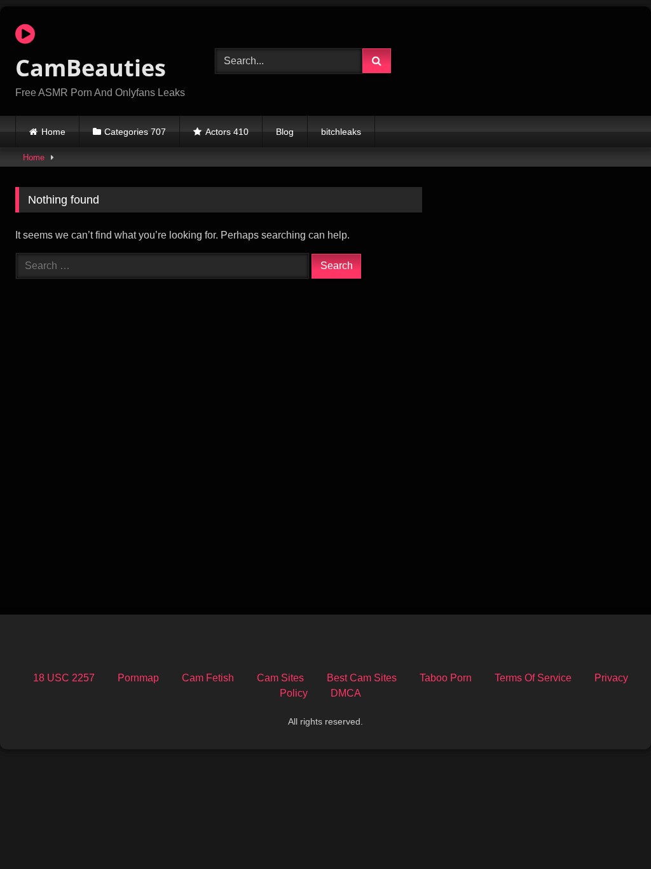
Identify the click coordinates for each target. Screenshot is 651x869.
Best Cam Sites (362, 677)
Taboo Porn (446, 677)
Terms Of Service (533, 677)
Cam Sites (280, 677)
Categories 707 (135, 132)
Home (53, 132)
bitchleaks (341, 132)
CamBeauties (90, 67)
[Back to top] (612, 831)
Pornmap (138, 677)
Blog (285, 132)
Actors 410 (227, 132)
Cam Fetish (208, 677)
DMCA (346, 693)
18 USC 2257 (64, 677)
